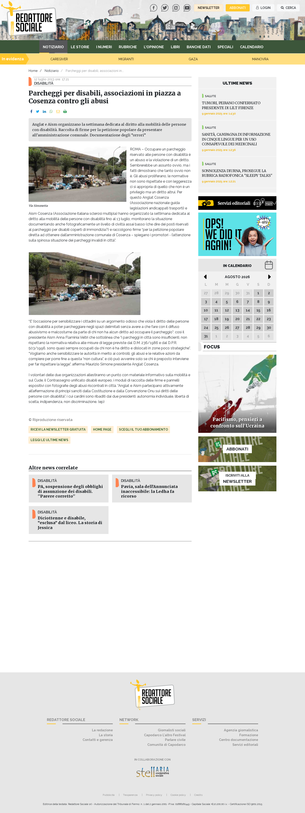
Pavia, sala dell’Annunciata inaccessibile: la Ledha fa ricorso (149, 491)
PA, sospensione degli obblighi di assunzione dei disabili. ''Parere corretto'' (70, 491)
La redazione (102, 730)
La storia (106, 735)
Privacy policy (154, 794)
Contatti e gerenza (98, 740)
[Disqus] (110, 604)
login (265, 8)
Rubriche (128, 47)
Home (33, 71)
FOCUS (212, 347)
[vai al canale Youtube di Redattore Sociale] (187, 7)
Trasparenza (130, 794)
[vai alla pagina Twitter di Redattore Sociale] (165, 7)
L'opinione (154, 47)
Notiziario (53, 47)
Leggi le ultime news (49, 440)
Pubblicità (109, 794)
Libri (175, 47)
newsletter (208, 8)
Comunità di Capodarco (166, 744)
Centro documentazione (238, 740)
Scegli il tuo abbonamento (143, 429)
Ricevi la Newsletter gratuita (58, 429)
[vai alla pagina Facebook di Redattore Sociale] (154, 7)
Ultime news (237, 83)
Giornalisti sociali (172, 730)
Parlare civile (175, 740)
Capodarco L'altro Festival (165, 735)
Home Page (102, 429)
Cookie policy (178, 794)
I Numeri (104, 47)
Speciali (225, 47)
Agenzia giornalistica (241, 730)
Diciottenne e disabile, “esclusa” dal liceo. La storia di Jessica (70, 523)
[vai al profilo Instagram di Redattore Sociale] (176, 7)
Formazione (248, 735)
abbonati (238, 8)
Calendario (251, 47)
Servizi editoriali (245, 744)
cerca (290, 8)
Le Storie (80, 47)
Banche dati (199, 47)
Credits (198, 794)
